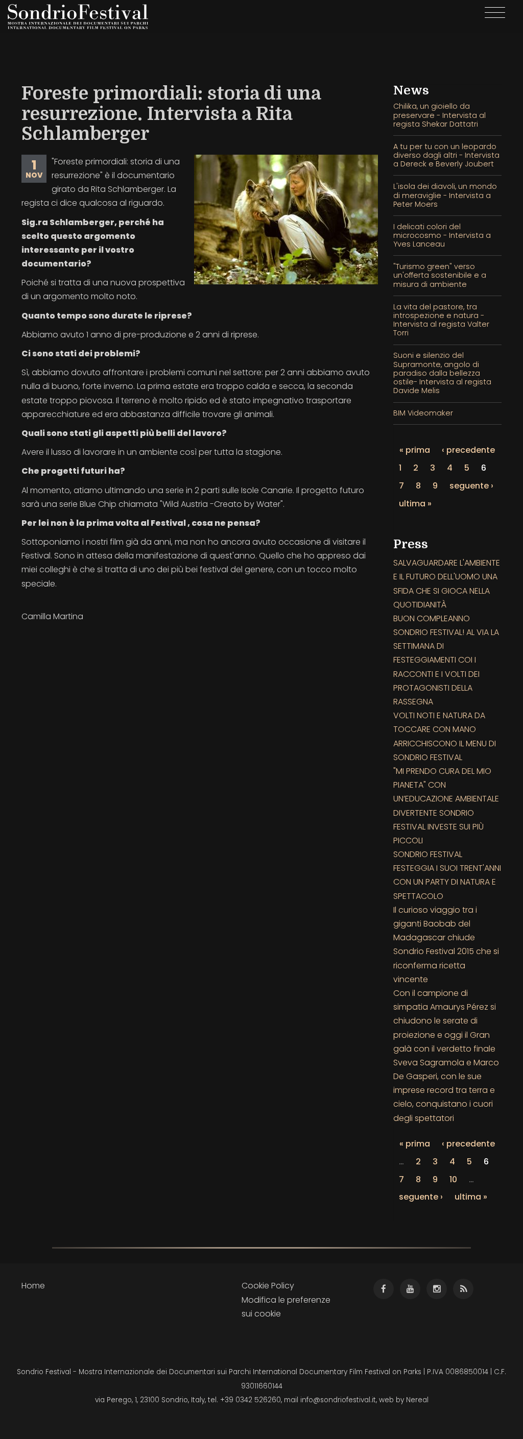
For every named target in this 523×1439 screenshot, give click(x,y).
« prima (414, 450)
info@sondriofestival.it (338, 1400)
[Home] (82, 16)
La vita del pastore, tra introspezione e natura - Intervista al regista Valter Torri (441, 320)
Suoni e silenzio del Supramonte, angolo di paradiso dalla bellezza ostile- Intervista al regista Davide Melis (442, 373)
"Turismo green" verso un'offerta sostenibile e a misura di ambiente (439, 275)
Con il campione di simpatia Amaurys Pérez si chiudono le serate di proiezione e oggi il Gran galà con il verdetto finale (444, 1021)
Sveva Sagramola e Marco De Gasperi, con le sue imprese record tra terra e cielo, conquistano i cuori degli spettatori (446, 1090)
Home (33, 1285)
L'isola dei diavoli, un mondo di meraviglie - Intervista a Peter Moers (445, 195)
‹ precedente (468, 450)
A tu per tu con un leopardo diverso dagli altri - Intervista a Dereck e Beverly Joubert (446, 155)
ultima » (415, 503)
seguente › (471, 486)
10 (453, 1179)
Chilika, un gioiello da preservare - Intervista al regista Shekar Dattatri (439, 115)
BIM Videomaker (423, 413)
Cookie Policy (268, 1285)
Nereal (417, 1400)
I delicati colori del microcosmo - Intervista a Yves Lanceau (442, 236)
